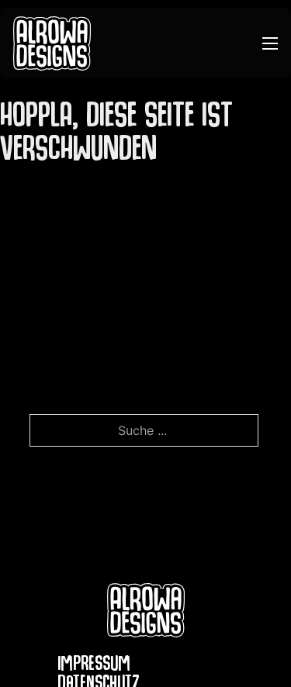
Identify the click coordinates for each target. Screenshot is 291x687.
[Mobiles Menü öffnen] (270, 43)
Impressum (93, 666)
